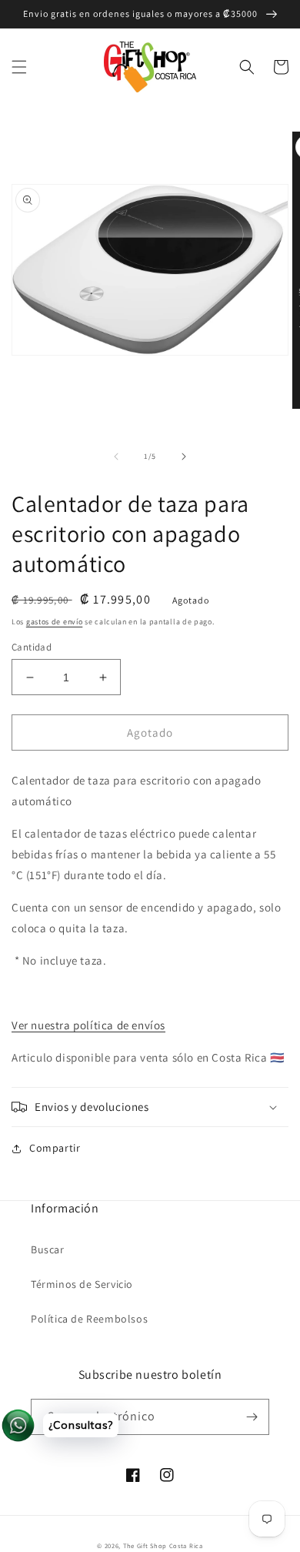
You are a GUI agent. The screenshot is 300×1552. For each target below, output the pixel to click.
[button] (19, 67)
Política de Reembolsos (89, 1319)
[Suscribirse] (251, 1417)
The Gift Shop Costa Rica (163, 1545)
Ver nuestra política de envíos (88, 1025)
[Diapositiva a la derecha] (184, 456)
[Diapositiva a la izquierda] (116, 456)
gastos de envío (54, 622)
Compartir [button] (54, 1148)
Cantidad (32, 647)
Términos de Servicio (82, 1284)
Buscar (48, 1249)
